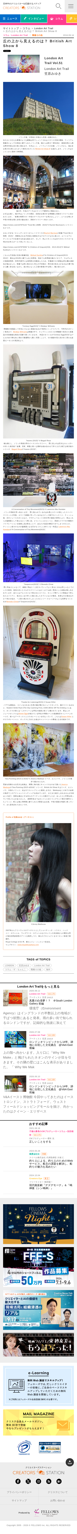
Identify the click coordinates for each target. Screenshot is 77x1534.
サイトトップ (11, 28)
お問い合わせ (57, 1500)
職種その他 (36, 969)
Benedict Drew (12, 602)
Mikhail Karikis (36, 255)
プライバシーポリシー (19, 1492)
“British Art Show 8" (43, 149)
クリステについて (58, 1492)
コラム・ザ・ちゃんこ (15, 969)
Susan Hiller (66, 716)
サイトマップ (19, 1500)
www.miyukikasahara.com (28, 945)
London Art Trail (43, 28)
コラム (26, 28)
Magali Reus (17, 449)
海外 (48, 969)
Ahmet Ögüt (23, 714)
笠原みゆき (24, 965)
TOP (70, 1464)
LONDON (9, 965)
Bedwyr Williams (20, 332)
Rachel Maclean (50, 233)
